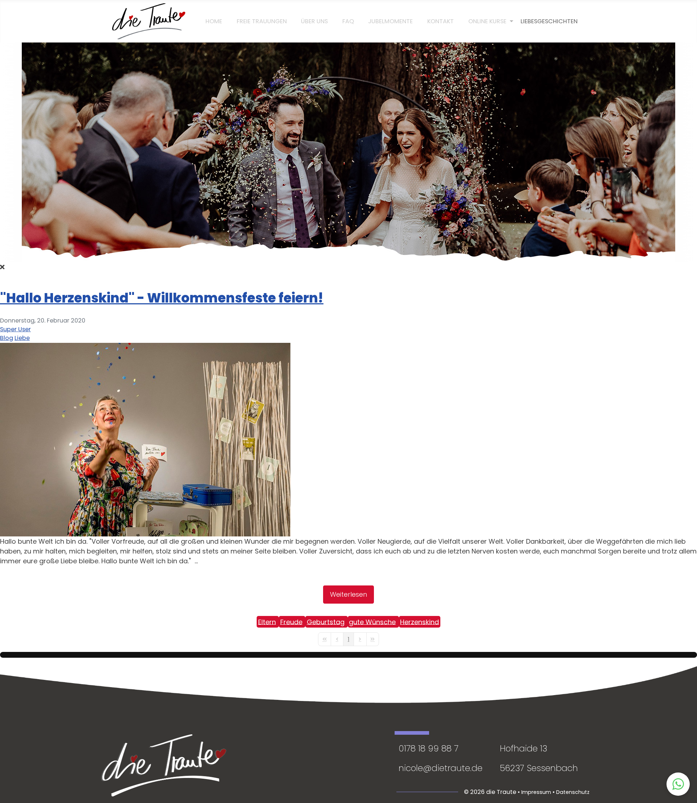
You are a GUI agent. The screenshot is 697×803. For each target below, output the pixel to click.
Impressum (536, 792)
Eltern (267, 621)
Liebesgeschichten (549, 21)
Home (213, 21)
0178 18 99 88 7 (428, 748)
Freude (291, 621)
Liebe (22, 338)
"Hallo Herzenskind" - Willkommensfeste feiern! (161, 298)
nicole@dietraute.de (440, 768)
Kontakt (440, 21)
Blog (6, 338)
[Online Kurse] (487, 21)
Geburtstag (326, 621)
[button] (678, 784)
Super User (15, 329)
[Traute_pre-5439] (145, 438)
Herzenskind (419, 621)
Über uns (314, 21)
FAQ (348, 21)
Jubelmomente (390, 21)
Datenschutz (573, 792)
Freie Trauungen (262, 21)
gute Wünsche (372, 621)
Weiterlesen (348, 594)
